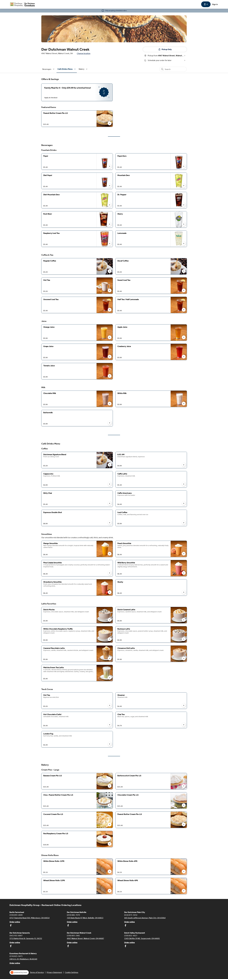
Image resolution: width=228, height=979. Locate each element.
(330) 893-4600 (16, 915)
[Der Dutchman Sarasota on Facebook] (11, 946)
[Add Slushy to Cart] (184, 592)
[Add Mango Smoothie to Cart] (110, 554)
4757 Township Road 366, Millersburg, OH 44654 (30, 918)
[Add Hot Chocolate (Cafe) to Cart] (110, 725)
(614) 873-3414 (130, 915)
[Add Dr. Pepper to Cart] (184, 205)
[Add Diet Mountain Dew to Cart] (110, 205)
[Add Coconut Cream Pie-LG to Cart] (110, 824)
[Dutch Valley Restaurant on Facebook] (125, 946)
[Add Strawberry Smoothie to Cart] (110, 592)
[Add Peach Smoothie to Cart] (184, 554)
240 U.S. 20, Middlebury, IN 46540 (23, 959)
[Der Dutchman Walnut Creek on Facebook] (68, 946)
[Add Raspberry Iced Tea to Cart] (110, 243)
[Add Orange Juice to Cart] (110, 337)
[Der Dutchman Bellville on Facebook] (68, 925)
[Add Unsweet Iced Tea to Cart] (110, 310)
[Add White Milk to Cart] (184, 403)
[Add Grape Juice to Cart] (110, 357)
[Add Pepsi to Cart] (110, 166)
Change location (83, 53)
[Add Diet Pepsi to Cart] (110, 185)
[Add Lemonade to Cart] (184, 243)
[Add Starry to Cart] (184, 224)
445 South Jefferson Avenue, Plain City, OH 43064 (145, 918)
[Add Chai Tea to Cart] (184, 725)
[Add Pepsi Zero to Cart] (184, 166)
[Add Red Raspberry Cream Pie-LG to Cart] (110, 844)
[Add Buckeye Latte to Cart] (184, 639)
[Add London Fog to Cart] (110, 744)
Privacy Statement (54, 972)
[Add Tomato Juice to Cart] (110, 376)
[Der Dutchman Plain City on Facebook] (125, 925)
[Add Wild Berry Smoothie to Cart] (184, 573)
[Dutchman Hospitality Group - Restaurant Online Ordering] (23, 4)
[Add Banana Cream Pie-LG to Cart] (110, 786)
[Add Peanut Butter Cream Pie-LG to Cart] (110, 123)
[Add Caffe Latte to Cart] (184, 484)
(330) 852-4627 (130, 935)
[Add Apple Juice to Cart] (184, 337)
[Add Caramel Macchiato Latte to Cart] (110, 658)
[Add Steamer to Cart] (184, 705)
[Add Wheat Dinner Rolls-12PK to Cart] (110, 891)
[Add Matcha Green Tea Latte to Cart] (110, 678)
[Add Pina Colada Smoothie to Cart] (110, 573)
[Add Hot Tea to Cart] (110, 290)
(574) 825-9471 (16, 956)
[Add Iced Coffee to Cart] (184, 523)
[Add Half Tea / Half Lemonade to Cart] (184, 310)
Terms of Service (37, 972)
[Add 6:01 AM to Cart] (184, 465)
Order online (15, 922)
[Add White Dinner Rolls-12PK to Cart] (110, 871)
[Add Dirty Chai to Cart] (110, 503)
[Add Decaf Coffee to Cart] (184, 271)
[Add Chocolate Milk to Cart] (110, 403)
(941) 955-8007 (16, 935)
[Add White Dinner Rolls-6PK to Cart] (184, 871)
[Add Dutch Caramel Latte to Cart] (184, 620)
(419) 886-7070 (73, 915)
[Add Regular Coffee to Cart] (110, 271)
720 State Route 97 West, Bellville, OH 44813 (85, 918)
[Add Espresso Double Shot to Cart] (110, 523)
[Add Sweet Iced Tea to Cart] (184, 290)
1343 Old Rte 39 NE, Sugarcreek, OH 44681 (142, 938)
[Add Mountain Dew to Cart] (184, 185)
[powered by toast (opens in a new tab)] (19, 972)
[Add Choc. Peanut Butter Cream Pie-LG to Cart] (110, 805)
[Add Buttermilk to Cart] (110, 423)
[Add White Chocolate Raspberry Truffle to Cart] (110, 639)
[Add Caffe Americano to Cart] (184, 503)
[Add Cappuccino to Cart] (110, 484)
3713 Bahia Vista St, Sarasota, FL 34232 (26, 938)
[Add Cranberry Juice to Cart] (184, 357)
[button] (48, 69)
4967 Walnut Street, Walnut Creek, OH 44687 (85, 938)
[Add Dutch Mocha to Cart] (110, 620)
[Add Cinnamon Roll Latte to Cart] (184, 658)
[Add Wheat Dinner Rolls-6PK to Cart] (184, 891)
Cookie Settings (71, 972)
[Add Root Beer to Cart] (110, 224)
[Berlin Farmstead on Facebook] (11, 925)
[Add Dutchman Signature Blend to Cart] (110, 465)
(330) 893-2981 (73, 935)
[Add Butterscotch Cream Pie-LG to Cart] (184, 786)
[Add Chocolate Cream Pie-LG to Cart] (184, 805)
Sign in (215, 4)
